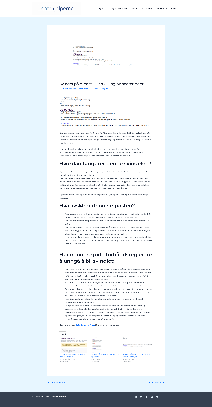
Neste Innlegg (156, 382)
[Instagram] (146, 396)
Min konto (162, 8)
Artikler (174, 8)
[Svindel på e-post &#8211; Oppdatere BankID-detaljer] (137, 345)
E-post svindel (83, 89)
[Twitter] (141, 396)
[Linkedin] (152, 396)
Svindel (94, 89)
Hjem (101, 8)
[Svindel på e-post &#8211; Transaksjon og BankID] (105, 345)
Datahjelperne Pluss (117, 8)
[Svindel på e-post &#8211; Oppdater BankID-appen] (73, 345)
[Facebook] (136, 396)
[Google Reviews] (157, 396)
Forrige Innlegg (56, 382)
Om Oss (135, 8)
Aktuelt (64, 89)
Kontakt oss (148, 8)
